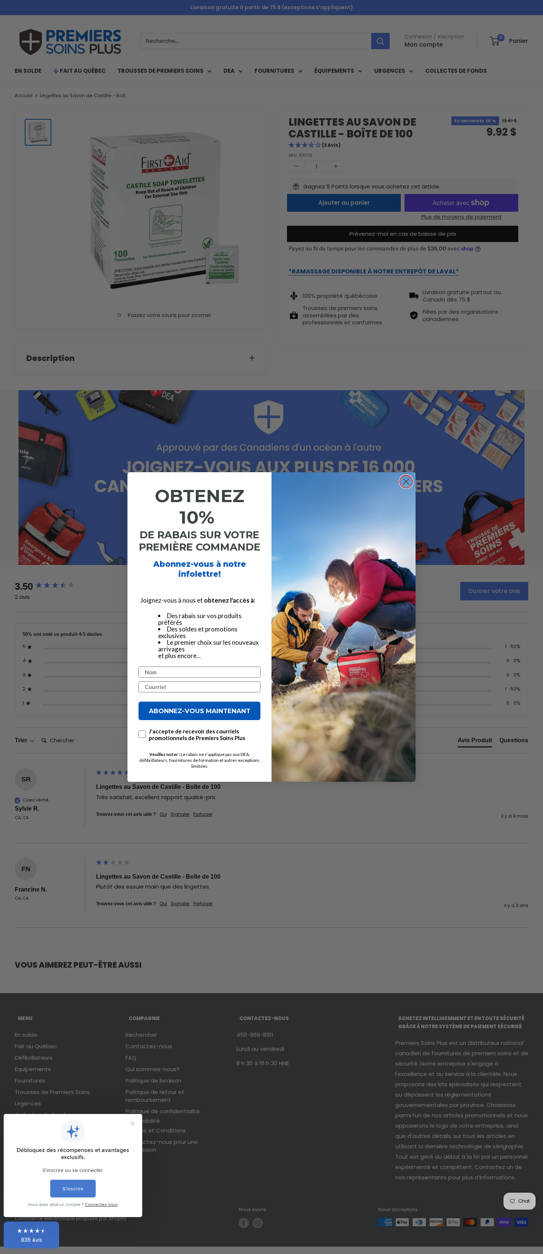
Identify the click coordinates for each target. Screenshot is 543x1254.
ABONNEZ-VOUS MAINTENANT (199, 711)
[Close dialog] (406, 481)
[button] (31, 1235)
